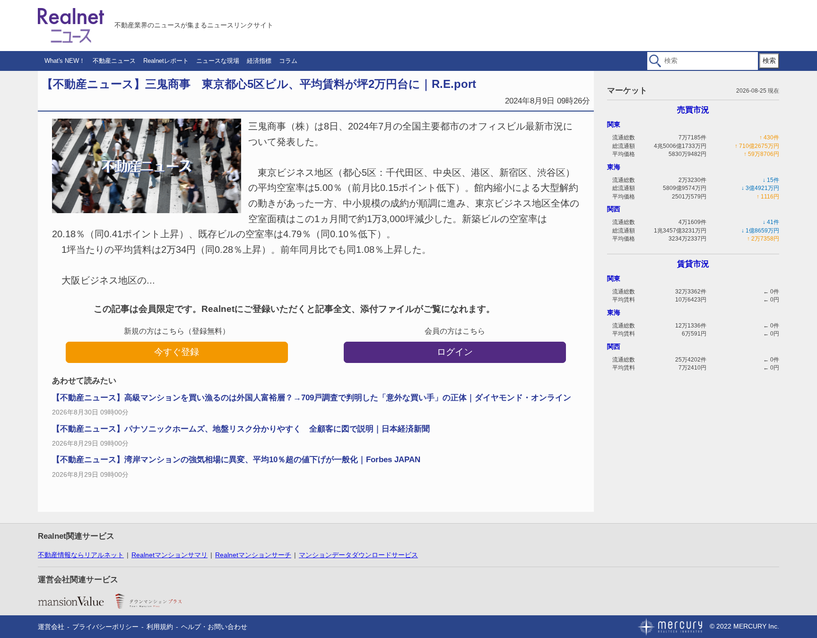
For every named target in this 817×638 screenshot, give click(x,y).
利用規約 (160, 626)
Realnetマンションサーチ (253, 555)
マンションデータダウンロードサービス (358, 555)
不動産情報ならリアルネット (81, 555)
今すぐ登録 (176, 352)
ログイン (455, 352)
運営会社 (51, 626)
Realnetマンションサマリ (169, 555)
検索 (769, 60)
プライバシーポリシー (105, 626)
